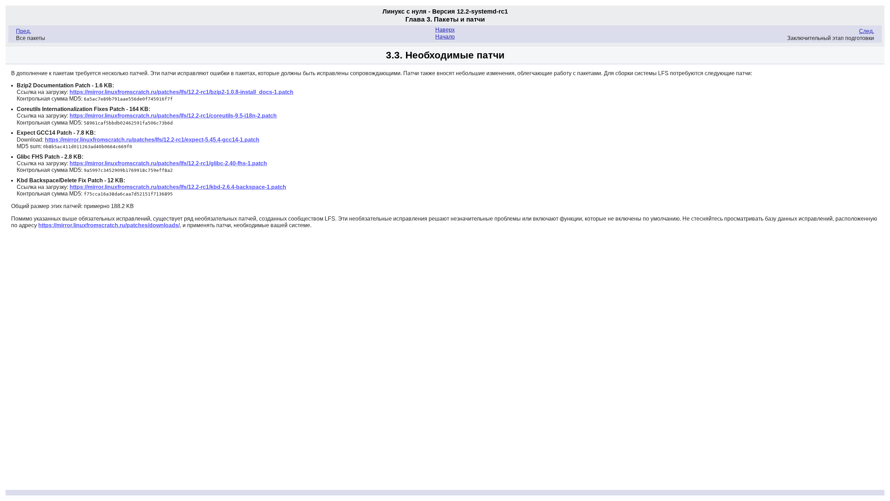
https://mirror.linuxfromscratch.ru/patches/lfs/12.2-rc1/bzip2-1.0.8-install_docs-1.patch (181, 92)
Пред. (23, 31)
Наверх (445, 30)
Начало (445, 37)
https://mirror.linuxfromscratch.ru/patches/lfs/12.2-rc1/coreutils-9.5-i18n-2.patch (173, 116)
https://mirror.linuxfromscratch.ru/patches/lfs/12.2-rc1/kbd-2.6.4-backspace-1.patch (178, 187)
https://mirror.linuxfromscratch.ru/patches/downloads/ (109, 225)
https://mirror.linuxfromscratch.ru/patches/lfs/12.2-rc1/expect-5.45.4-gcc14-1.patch (152, 140)
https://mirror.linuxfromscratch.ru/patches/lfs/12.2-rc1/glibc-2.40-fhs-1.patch (168, 163)
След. (866, 31)
